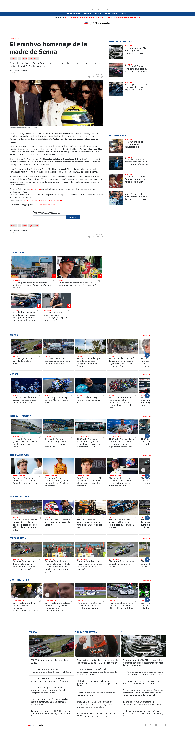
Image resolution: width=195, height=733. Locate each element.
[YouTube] (97, 9)
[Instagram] (102, 9)
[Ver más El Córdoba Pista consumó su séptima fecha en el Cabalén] (122, 549)
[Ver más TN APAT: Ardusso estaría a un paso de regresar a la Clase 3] (58, 507)
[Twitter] (92, 9)
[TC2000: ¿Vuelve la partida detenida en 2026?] (51, 646)
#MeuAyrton (35, 189)
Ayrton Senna (33, 58)
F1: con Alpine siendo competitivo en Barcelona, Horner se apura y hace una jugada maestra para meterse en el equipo (102, 17)
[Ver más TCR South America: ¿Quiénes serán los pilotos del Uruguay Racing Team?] (26, 426)
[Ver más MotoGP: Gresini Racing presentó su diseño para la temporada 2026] (26, 385)
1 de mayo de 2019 (47, 204)
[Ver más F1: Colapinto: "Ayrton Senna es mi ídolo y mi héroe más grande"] (116, 181)
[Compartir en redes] (53, 281)
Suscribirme (73, 217)
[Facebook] (87, 9)
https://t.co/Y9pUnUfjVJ (33, 200)
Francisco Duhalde (20, 70)
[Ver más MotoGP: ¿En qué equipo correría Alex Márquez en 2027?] (58, 385)
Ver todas (147, 336)
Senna (24, 58)
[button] (73, 14)
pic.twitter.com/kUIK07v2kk (56, 200)
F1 (19, 58)
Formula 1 (13, 58)
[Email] (107, 9)
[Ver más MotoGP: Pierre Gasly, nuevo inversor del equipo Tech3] (90, 385)
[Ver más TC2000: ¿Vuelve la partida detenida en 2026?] (26, 346)
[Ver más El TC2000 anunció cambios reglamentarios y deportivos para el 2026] (58, 346)
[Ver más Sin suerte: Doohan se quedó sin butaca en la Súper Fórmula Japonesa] (26, 466)
